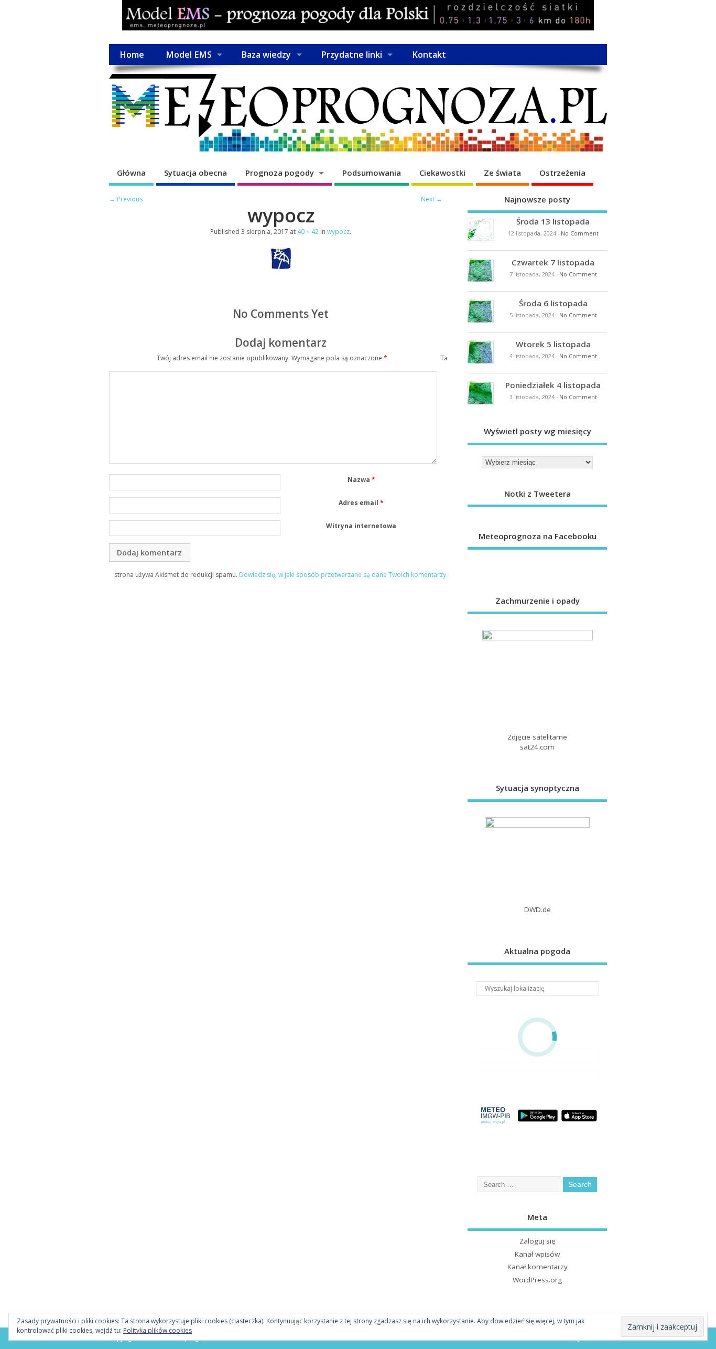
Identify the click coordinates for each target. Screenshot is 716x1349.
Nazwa (361, 479)
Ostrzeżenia (562, 172)
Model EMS (189, 54)
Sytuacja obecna (195, 172)
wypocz (338, 231)
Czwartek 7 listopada (553, 262)
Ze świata (502, 172)
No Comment (580, 233)
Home (132, 54)
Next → (431, 199)
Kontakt (429, 54)
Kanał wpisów (537, 1254)
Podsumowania (371, 172)
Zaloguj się (537, 1241)
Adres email (361, 502)
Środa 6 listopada (553, 303)
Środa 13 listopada (553, 221)
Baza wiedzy (266, 54)
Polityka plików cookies (157, 1330)
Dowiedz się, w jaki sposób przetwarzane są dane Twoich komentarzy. (343, 574)
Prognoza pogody (279, 172)
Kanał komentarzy (537, 1266)
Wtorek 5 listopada (553, 344)
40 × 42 (308, 231)
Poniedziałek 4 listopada (553, 385)
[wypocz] (280, 266)
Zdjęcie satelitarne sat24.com (537, 742)
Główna (131, 172)
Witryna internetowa (361, 525)
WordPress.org (537, 1279)
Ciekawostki (442, 172)
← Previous (126, 199)
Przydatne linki (351, 54)
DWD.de (537, 909)
